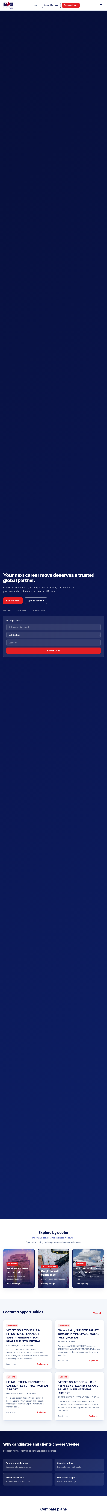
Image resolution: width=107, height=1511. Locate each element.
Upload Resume (51, 5)
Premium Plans (71, 5)
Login (36, 5)
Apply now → (43, 1364)
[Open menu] (101, 5)
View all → (98, 1313)
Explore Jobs (12, 600)
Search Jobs (53, 650)
